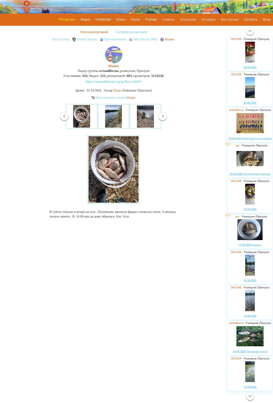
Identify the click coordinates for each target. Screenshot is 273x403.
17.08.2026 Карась (250, 245)
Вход (266, 19)
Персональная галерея (115, 97)
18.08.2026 (250, 209)
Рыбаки (151, 19)
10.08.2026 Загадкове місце (250, 351)
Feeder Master (87, 39)
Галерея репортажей (131, 32)
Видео (85, 19)
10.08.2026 (250, 387)
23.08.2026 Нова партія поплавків (250, 138)
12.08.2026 (250, 316)
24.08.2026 (250, 103)
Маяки (169, 39)
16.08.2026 (250, 280)
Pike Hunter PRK (145, 39)
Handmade (103, 19)
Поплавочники (115, 39)
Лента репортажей (94, 32)
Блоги (121, 19)
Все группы (61, 39)
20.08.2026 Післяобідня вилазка (250, 174)
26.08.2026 (250, 67)
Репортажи (67, 19)
